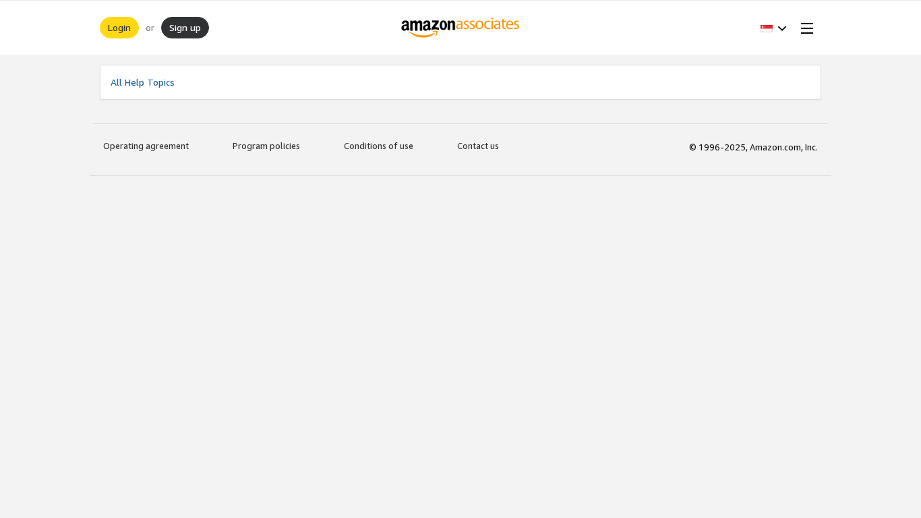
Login (119, 27)
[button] (774, 28)
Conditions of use (378, 145)
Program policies (266, 145)
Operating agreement (146, 145)
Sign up (185, 27)
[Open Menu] (804, 28)
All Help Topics (143, 82)
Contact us (478, 145)
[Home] (461, 28)
